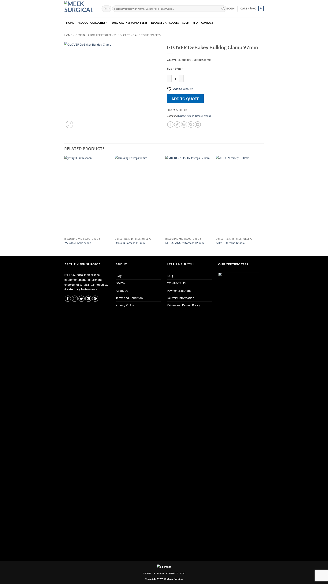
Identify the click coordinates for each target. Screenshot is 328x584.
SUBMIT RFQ (190, 22)
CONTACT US (176, 283)
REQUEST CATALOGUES (165, 22)
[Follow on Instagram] (75, 299)
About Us (122, 290)
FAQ (170, 276)
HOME (70, 22)
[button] (231, 8)
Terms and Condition (129, 297)
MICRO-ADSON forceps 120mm (184, 242)
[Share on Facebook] (170, 124)
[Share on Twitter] (177, 124)
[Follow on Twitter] (81, 299)
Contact (172, 573)
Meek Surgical (174, 579)
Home (68, 35)
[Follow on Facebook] (68, 299)
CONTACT (207, 22)
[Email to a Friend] (184, 124)
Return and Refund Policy (183, 305)
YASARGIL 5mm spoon (77, 242)
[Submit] (223, 8)
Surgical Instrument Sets (129, 22)
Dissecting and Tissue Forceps (140, 35)
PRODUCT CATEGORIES (91, 22)
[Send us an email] (88, 299)
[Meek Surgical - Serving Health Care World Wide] (80, 8)
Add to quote (185, 99)
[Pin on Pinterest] (191, 124)
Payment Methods (179, 290)
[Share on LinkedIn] (198, 124)
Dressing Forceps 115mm (130, 242)
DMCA (120, 283)
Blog (118, 276)
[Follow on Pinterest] (95, 299)
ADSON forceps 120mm (230, 242)
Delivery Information (180, 297)
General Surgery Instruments (96, 35)
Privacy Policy (125, 305)
